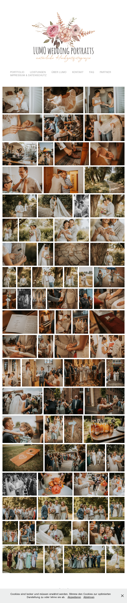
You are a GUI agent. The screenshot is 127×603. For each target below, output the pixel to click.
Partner (105, 72)
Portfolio (17, 72)
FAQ (91, 72)
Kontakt (78, 72)
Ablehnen (89, 597)
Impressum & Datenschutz (28, 75)
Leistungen (38, 72)
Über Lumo (58, 72)
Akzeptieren (74, 597)
